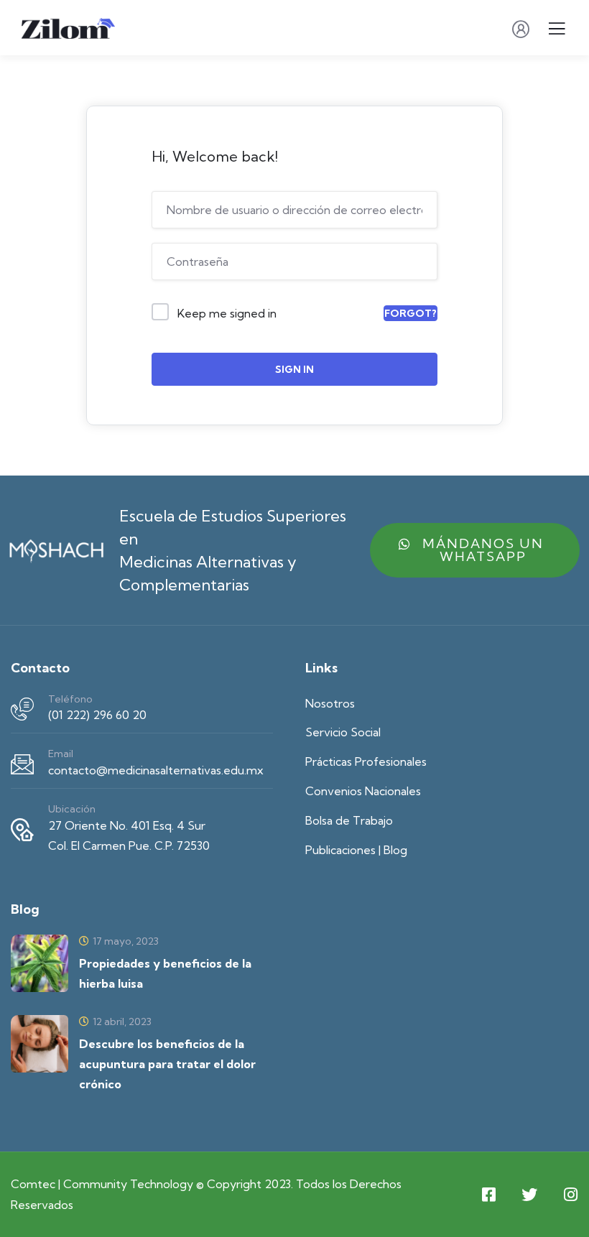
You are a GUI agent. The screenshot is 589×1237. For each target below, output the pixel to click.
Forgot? (410, 313)
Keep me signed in (227, 313)
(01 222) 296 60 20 (97, 715)
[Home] (56, 550)
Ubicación (72, 808)
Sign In (294, 369)
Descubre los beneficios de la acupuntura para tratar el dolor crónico (167, 1064)
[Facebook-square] (488, 1195)
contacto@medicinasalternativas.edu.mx (156, 770)
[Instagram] (570, 1195)
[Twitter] (529, 1195)
